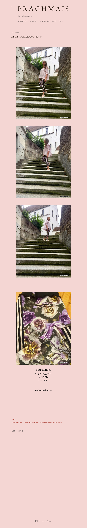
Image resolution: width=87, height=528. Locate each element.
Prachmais (58, 422)
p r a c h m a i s (43, 8)
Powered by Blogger (45, 521)
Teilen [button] (12, 419)
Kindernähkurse (48, 21)
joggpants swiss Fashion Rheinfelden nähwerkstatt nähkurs (35, 422)
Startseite (23, 21)
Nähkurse (34, 21)
